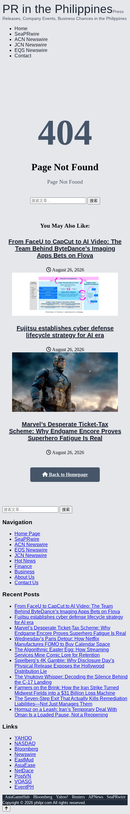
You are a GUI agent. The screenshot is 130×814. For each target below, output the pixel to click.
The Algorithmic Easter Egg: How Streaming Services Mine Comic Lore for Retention (62, 652)
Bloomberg (26, 749)
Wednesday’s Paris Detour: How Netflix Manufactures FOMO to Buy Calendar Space (62, 641)
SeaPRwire (27, 34)
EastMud (24, 759)
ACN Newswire (31, 39)
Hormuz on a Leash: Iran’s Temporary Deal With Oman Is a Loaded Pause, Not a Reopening (66, 712)
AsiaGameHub (17, 797)
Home (21, 28)
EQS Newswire (31, 50)
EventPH (24, 787)
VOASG (23, 781)
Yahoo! (62, 797)
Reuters (78, 797)
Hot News (25, 560)
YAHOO (23, 738)
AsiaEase (25, 765)
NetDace (24, 770)
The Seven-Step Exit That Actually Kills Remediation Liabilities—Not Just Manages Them (71, 701)
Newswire (25, 754)
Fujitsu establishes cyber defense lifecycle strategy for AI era (65, 331)
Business (24, 571)
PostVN (23, 776)
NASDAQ (25, 743)
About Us (24, 577)
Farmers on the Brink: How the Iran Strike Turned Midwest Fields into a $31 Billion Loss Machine (67, 690)
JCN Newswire (31, 44)
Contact (23, 55)
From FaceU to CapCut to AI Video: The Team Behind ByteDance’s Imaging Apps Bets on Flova (65, 248)
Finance (23, 566)
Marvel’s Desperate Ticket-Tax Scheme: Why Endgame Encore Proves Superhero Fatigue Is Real (65, 431)
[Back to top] (6, 808)
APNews (95, 797)
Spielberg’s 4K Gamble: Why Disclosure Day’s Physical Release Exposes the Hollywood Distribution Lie (64, 666)
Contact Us (26, 582)
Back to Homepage (68, 474)
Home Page (27, 533)
